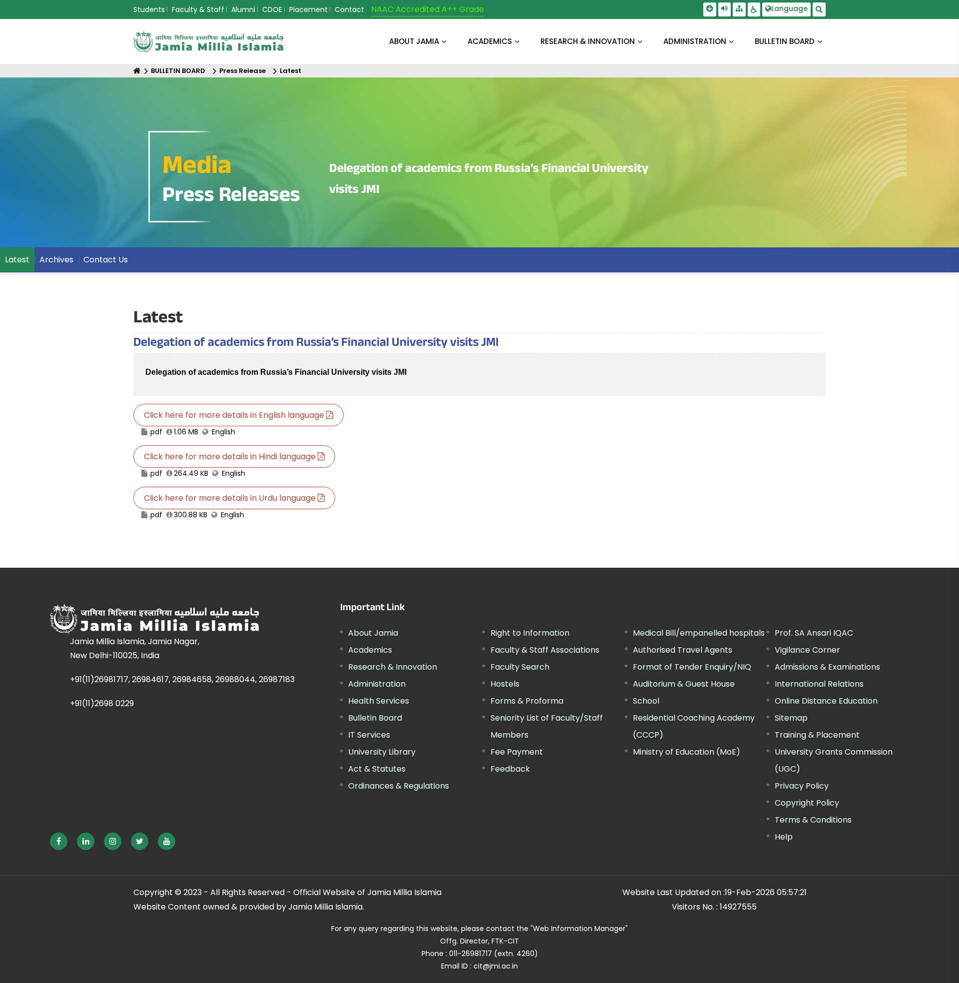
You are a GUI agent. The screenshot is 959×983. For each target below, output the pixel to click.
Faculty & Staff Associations (544, 650)
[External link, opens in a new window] (58, 841)
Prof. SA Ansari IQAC (814, 633)
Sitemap (791, 718)
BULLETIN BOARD (785, 41)
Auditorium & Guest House (684, 684)
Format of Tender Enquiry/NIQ (692, 667)
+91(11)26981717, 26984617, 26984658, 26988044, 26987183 (182, 679)
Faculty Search (519, 667)
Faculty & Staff (198, 9)
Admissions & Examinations (827, 667)
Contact (349, 9)
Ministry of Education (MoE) (686, 752)
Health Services (378, 701)
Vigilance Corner (807, 650)
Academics (370, 650)
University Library (382, 752)
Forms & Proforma (526, 701)
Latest (290, 70)
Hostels (504, 684)
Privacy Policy (802, 786)
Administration (377, 684)
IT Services (369, 735)
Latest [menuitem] (17, 259)
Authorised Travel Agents (682, 650)
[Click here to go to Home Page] (208, 41)
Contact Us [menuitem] (105, 259)
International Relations (819, 684)
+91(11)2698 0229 (102, 703)
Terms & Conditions (813, 820)
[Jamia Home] (154, 619)
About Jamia (414, 41)
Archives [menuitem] (56, 259)
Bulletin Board (375, 718)
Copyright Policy (807, 803)
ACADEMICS (490, 41)
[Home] (137, 70)
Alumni (243, 9)
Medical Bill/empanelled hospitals (699, 633)
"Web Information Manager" (579, 929)
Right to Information (529, 633)
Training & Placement (817, 735)
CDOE (272, 9)
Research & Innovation (392, 667)
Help (784, 837)
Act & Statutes (377, 769)
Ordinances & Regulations (398, 786)
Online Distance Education (826, 701)
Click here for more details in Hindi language (231, 456)
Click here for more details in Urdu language (231, 498)
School (646, 701)
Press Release (242, 70)
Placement (308, 9)
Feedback (510, 769)
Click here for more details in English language (235, 415)
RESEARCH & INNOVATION (587, 41)
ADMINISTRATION (694, 41)
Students (149, 9)
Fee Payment (516, 752)
